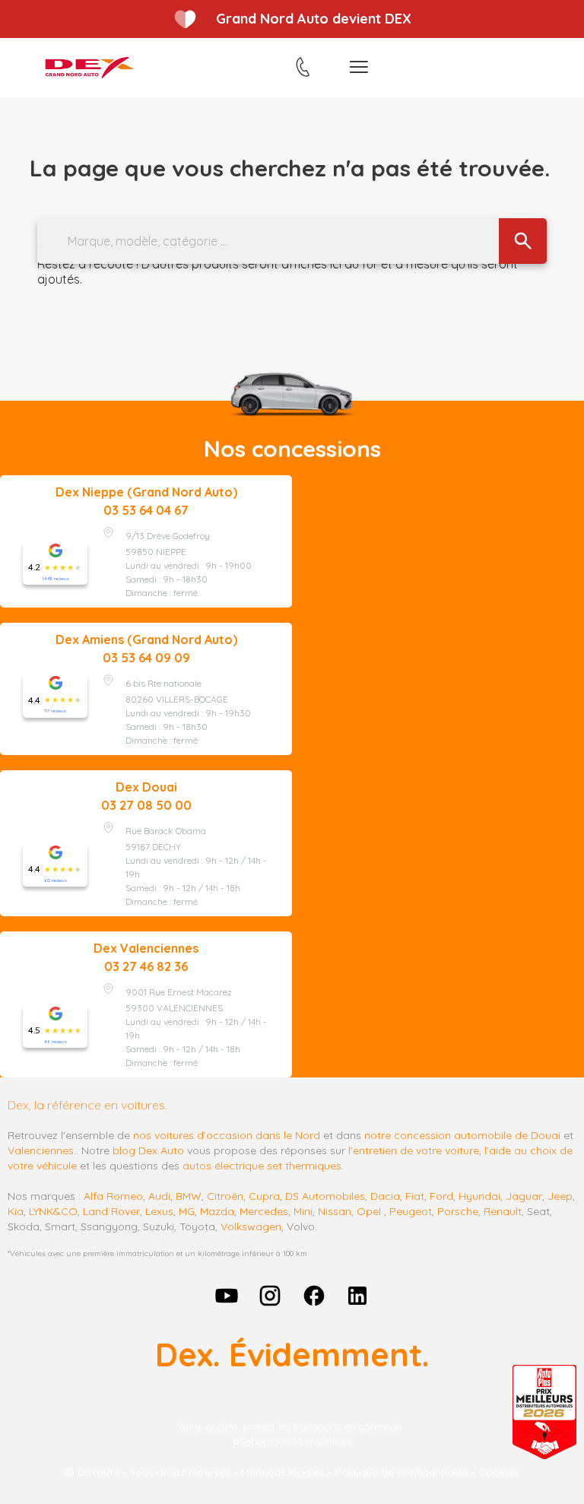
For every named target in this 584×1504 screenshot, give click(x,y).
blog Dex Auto (148, 1150)
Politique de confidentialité (401, 1472)
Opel (369, 1211)
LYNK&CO (53, 1211)
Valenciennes (41, 1150)
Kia (16, 1211)
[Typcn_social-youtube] (227, 1296)
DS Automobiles (325, 1196)
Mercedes (264, 1211)
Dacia (385, 1196)
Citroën (225, 1196)
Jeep (560, 1196)
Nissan (334, 1211)
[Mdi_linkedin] (358, 1296)
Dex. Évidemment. (292, 1354)
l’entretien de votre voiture (413, 1150)
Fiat (414, 1196)
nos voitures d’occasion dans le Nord (226, 1135)
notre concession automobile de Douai (462, 1135)
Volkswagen (251, 1226)
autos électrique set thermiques (261, 1165)
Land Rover (111, 1211)
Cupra (264, 1196)
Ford (441, 1196)
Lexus (159, 1211)
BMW (189, 1196)
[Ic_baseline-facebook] (314, 1296)
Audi (159, 1196)
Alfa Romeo (113, 1196)
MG (187, 1211)
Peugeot (410, 1211)
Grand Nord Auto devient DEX (313, 18)
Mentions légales (283, 1472)
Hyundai (479, 1196)
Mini (303, 1211)
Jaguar (524, 1196)
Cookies (498, 1472)
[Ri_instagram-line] (270, 1296)
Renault (503, 1211)
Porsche (457, 1211)
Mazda (217, 1211)
